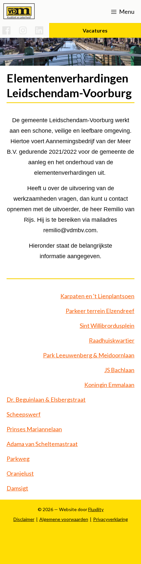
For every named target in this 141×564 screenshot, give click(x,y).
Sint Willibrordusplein (107, 325)
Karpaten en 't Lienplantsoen (97, 296)
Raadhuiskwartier (111, 340)
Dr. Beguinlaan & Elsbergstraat (46, 399)
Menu (126, 11)
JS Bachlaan (119, 369)
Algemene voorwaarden (63, 519)
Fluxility (96, 509)
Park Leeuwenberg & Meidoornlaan (88, 355)
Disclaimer (23, 519)
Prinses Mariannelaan (34, 429)
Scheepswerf (24, 414)
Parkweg (18, 458)
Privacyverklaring (110, 519)
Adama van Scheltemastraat (42, 443)
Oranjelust (20, 473)
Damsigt (17, 488)
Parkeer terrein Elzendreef (100, 310)
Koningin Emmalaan (109, 384)
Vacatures (95, 30)
